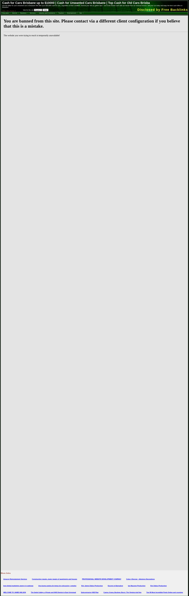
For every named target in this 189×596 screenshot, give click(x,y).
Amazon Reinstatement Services (15, 579)
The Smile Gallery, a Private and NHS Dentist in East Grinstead (53, 592)
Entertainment (71, 13)
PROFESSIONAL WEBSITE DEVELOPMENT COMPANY (101, 579)
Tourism (61, 13)
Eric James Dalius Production (92, 586)
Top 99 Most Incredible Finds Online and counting (164, 592)
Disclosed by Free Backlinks (162, 10)
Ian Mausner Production (136, 586)
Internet (14, 13)
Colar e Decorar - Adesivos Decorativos (140, 579)
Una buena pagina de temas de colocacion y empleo (57, 586)
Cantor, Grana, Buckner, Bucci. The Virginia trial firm (122, 592)
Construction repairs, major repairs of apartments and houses (54, 579)
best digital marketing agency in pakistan (18, 586)
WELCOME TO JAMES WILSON (14, 592)
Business (23, 13)
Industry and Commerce (47, 13)
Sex (80, 13)
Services (33, 13)
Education (5, 13)
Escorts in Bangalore (115, 586)
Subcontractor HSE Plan (90, 592)
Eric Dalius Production (158, 586)
